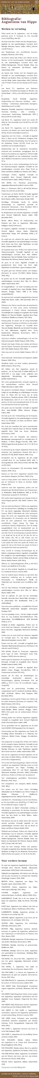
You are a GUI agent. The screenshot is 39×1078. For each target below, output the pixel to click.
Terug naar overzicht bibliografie (13, 1067)
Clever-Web (34, 1076)
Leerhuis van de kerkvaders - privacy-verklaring (18, 1073)
